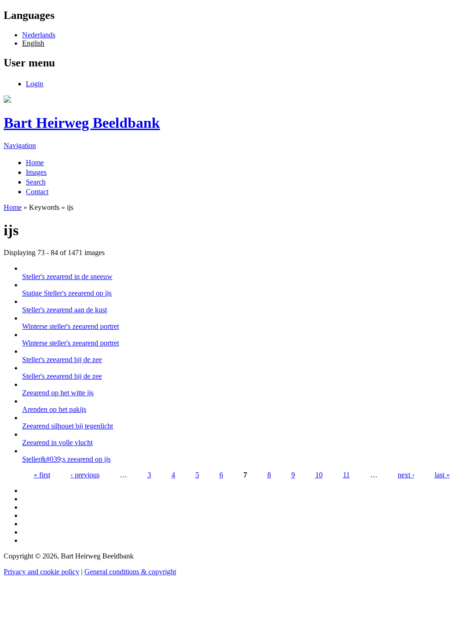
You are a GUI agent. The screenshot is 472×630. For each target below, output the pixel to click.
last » (442, 475)
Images (36, 172)
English (33, 43)
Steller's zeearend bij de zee (62, 359)
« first (42, 475)
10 (319, 475)
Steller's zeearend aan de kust (64, 310)
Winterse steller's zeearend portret (70, 326)
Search (36, 182)
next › (406, 475)
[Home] (7, 100)
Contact (37, 192)
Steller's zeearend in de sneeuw (67, 276)
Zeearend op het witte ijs (58, 393)
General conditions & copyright (130, 572)
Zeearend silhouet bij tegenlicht (67, 426)
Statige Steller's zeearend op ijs (67, 293)
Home (35, 162)
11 (346, 475)
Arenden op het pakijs (54, 409)
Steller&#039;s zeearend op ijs (66, 459)
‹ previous (85, 475)
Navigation (20, 145)
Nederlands (38, 35)
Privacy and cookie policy (41, 572)
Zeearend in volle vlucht (57, 442)
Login (34, 84)
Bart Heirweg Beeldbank (82, 122)
